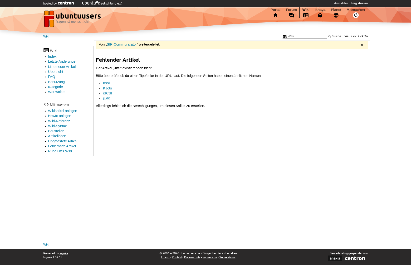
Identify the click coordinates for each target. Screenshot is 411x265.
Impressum (210, 257)
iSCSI (107, 93)
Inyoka (63, 253)
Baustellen (56, 131)
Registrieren (359, 3)
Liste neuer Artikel (62, 67)
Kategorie (55, 87)
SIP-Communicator (122, 44)
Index (52, 57)
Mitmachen (356, 9)
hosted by (50, 3)
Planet (336, 9)
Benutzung (56, 82)
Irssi (106, 83)
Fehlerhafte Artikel (62, 146)
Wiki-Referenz (59, 121)
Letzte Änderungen (62, 62)
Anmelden (341, 3)
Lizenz (165, 257)
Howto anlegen (59, 116)
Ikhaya (320, 9)
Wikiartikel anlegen (62, 111)
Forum (291, 9)
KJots (107, 88)
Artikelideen (57, 136)
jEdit (106, 98)
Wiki (305, 9)
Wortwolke (56, 92)
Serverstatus (227, 257)
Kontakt (177, 257)
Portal (275, 9)
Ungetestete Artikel (62, 141)
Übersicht (55, 72)
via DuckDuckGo (356, 36)
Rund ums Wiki (60, 151)
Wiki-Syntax (57, 126)
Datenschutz (192, 257)
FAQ (51, 77)
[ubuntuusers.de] (73, 20)
